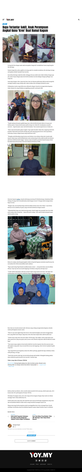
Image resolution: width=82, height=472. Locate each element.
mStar (18, 199)
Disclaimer (32, 464)
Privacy (37, 464)
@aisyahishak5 (11, 363)
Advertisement (43, 464)
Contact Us (49, 464)
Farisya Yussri (16, 425)
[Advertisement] (41, 9)
